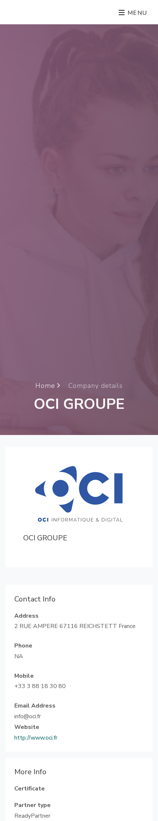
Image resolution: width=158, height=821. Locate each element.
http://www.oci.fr (35, 738)
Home (46, 385)
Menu (136, 13)
